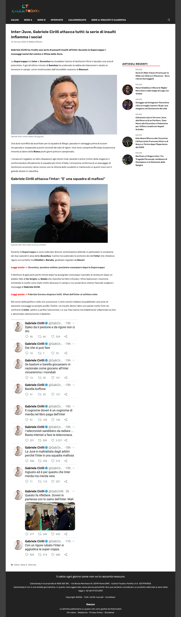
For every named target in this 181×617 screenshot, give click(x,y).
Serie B (41, 20)
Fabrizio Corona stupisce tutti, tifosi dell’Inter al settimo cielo (62, 294)
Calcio (15, 20)
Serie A (28, 20)
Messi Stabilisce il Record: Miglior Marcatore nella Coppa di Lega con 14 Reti (152, 91)
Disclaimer (109, 612)
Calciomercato (77, 20)
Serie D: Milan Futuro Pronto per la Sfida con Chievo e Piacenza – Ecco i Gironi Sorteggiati (153, 76)
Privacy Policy (96, 612)
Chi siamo (71, 612)
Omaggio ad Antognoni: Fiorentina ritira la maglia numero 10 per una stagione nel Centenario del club (152, 105)
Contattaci (110, 597)
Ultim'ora (32, 565)
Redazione (83, 612)
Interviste (57, 20)
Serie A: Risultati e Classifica (108, 20)
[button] (169, 20)
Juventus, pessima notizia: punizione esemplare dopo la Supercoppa (66, 267)
